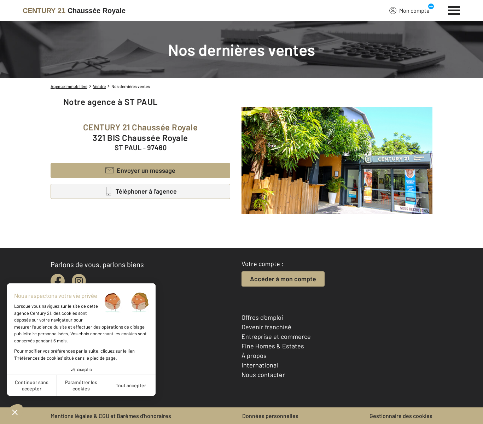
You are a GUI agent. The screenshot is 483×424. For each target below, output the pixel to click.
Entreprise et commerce (276, 336)
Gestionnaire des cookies (400, 415)
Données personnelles (270, 415)
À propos (254, 355)
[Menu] (454, 9)
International (260, 365)
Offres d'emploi (262, 317)
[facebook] (58, 281)
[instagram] (79, 281)
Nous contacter (263, 374)
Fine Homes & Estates (273, 346)
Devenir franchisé (266, 327)
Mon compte (414, 10)
